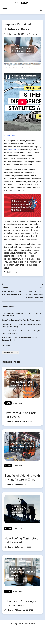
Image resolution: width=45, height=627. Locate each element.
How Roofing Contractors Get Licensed (21, 540)
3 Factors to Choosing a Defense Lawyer (20, 603)
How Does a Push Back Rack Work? (20, 415)
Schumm (33, 34)
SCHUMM (22, 3)
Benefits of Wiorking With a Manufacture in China (22, 477)
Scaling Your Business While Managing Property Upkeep (22, 320)
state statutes (14, 150)
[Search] (41, 10)
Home (15, 272)
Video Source (9, 136)
